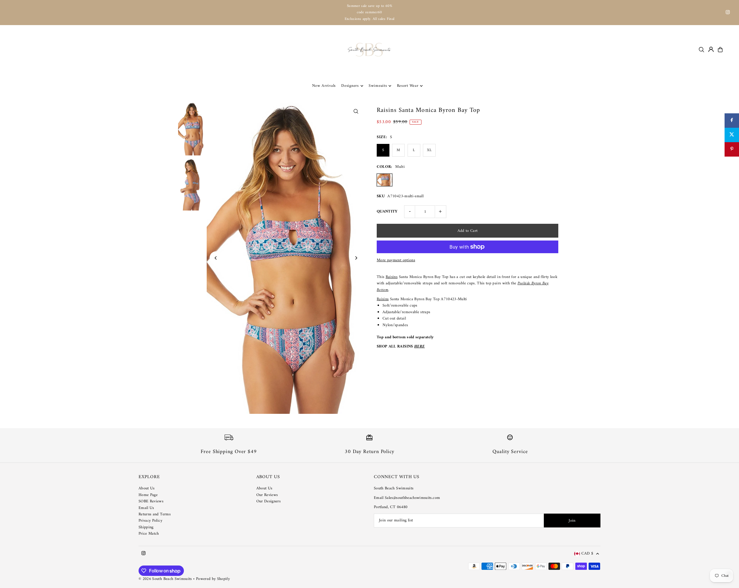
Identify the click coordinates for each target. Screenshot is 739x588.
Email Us (146, 508)
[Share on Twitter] (732, 135)
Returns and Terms (155, 514)
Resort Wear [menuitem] (408, 85)
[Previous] (216, 257)
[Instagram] (728, 13)
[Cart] (720, 49)
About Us (147, 488)
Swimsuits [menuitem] (378, 85)
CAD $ (587, 554)
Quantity (387, 211)
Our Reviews (267, 495)
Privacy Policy (150, 520)
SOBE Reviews (151, 501)
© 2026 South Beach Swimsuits (165, 579)
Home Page (148, 495)
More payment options (396, 260)
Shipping (146, 527)
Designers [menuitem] (350, 85)
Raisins (392, 277)
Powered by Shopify (213, 579)
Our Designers (268, 501)
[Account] (711, 49)
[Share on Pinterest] (732, 149)
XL (429, 150)
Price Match (149, 533)
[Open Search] (701, 49)
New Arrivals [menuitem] (324, 85)
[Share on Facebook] (732, 120)
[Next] (355, 257)
